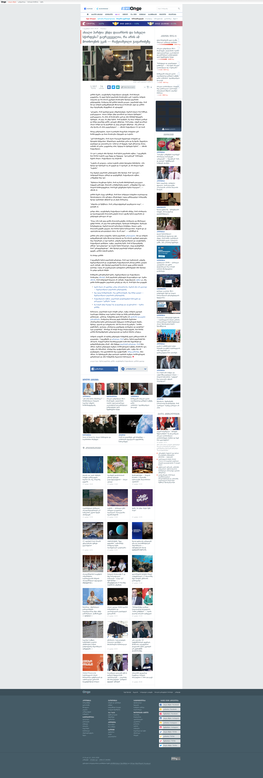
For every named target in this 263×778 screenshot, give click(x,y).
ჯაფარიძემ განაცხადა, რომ (130, 344)
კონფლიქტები (87, 712)
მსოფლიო (86, 707)
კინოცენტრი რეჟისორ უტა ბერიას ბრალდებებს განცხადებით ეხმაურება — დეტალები (168, 455)
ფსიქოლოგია (138, 703)
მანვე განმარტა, (134, 352)
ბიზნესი (110, 705)
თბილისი (85, 726)
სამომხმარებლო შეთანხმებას (119, 763)
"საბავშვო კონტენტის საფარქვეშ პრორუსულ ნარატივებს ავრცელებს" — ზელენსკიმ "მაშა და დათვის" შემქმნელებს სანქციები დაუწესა (168, 151)
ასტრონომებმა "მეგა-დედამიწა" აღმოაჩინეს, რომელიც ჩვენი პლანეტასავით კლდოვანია (117, 536)
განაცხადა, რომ (118, 339)
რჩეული (162, 14)
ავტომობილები (138, 719)
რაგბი (110, 734)
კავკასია (85, 709)
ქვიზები (142, 14)
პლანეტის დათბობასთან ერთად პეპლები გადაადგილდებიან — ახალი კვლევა (117, 470)
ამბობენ (102, 277)
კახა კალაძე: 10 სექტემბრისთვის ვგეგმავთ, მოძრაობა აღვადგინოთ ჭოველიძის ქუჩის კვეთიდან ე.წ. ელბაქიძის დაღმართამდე (142, 635)
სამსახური (137, 728)
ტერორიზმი (86, 705)
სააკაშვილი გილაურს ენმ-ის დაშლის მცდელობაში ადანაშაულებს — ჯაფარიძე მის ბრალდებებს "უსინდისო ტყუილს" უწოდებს (117, 668)
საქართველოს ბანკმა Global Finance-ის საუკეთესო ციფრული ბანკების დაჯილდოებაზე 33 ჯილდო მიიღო (169, 462)
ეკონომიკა (167, 19)
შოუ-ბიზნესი (111, 727)
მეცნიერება (111, 719)
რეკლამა (172, 14)
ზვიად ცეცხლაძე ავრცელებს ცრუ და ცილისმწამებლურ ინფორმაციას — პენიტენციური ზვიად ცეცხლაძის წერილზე (142, 536)
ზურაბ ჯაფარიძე (104, 361)
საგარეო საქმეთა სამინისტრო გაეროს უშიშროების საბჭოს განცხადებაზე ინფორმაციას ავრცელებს (93, 635)
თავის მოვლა (138, 709)
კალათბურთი (112, 736)
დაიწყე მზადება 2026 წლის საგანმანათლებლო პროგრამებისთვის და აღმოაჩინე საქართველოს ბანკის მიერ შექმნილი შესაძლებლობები (168, 478)
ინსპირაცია (137, 733)
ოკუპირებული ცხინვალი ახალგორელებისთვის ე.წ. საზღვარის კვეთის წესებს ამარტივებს (93, 503)
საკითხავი (152, 14)
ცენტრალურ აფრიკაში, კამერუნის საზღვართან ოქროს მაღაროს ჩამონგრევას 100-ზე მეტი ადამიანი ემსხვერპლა (169, 470)
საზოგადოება (158, 19)
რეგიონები (86, 728)
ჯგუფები (90, 9)
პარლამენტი (86, 703)
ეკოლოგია (86, 719)
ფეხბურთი (111, 732)
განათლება (86, 721)
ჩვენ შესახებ (127, 692)
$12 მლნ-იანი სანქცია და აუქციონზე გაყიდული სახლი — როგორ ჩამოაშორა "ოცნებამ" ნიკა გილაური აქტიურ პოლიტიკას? (168, 369)
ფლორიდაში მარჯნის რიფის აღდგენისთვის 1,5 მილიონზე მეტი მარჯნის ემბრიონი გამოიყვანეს (142, 569)
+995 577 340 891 (104, 760)
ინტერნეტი (111, 717)
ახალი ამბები (12, 2)
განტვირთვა (21, 2)
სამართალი (86, 731)
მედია (84, 735)
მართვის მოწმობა (33, 2)
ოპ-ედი (134, 14)
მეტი (174, 19)
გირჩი (113, 361)
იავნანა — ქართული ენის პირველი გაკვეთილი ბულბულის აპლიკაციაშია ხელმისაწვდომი (117, 503)
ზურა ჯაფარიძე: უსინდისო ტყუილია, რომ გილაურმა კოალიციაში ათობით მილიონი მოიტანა (168, 178)
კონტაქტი (177, 692)
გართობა (136, 724)
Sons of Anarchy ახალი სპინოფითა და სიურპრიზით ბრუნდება (101, 428)
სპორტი (111, 730)
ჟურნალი (109, 14)
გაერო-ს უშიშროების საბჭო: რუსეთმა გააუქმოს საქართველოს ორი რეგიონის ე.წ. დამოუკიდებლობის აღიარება (168, 341)
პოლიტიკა (148, 19)
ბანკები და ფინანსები (114, 703)
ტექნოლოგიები (112, 715)
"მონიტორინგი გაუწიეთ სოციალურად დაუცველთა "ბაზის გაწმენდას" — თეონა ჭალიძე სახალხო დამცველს (142, 602)
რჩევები (136, 735)
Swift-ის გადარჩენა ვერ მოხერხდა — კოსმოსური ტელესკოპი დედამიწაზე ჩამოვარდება (137, 429)
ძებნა (41, 2)
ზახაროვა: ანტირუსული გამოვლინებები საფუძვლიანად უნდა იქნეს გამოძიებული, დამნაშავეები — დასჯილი (93, 602)
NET (117, 14)
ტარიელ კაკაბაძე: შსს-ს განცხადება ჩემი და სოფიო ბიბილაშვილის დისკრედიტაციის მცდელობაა (168, 286)
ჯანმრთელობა (140, 700)
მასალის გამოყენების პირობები (164, 692)
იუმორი (136, 726)
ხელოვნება (111, 724)
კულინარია (137, 721)
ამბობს (92, 280)
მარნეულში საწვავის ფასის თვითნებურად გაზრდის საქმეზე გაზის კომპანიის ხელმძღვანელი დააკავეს (143, 396)
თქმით (138, 280)
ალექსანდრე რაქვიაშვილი (124, 361)
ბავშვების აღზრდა (139, 707)
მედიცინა (136, 705)
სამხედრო (86, 714)
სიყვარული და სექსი (140, 731)
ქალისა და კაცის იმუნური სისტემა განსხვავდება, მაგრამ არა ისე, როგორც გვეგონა (93, 470)
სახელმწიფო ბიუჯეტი (114, 707)
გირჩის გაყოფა (139, 361)
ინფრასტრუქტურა (88, 733)
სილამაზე (136, 715)
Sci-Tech (111, 712)
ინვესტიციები (103, 9)
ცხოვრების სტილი (141, 712)
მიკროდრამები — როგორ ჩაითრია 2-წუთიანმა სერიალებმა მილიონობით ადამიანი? (142, 470)
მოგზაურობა (137, 717)
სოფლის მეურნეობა (114, 709)
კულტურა (112, 722)
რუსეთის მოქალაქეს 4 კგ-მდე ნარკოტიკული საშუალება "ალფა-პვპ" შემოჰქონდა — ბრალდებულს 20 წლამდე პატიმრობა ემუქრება (117, 569)
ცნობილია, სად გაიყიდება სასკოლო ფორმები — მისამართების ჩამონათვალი (117, 635)
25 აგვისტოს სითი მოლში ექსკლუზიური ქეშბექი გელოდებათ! (93, 536)
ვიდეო (125, 14)
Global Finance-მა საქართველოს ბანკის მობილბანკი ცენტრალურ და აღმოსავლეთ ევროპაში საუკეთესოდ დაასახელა (93, 668)
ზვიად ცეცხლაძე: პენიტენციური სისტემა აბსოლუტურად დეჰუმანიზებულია (168, 204)
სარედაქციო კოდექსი (146, 692)
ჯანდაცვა (85, 724)
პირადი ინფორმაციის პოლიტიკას (140, 763)
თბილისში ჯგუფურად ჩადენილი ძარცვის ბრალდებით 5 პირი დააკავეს (142, 668)
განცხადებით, (131, 236)
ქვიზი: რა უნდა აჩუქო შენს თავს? (142, 503)
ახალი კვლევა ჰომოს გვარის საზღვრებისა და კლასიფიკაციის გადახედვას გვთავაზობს (117, 602)
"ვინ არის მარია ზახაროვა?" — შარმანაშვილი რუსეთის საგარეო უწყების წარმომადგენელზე (95, 394)
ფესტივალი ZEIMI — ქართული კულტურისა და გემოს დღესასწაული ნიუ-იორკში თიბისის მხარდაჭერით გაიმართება (168, 259)
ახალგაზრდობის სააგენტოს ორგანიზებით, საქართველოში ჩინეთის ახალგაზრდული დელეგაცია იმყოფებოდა (93, 569)
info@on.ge (94, 760)
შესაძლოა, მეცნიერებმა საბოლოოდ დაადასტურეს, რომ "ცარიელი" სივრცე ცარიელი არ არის (168, 396)
